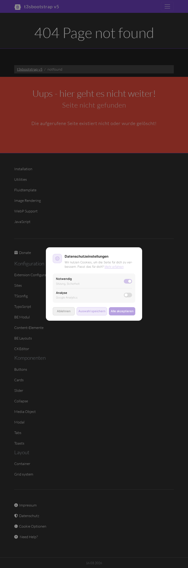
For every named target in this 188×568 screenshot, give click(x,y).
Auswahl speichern (91, 311)
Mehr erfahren (114, 266)
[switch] (128, 295)
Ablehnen (64, 311)
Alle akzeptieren (122, 311)
